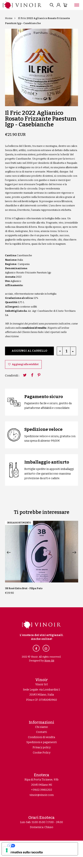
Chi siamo (41, 727)
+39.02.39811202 (41, 789)
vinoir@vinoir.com (42, 795)
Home (9, 18)
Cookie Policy (41, 752)
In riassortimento (19, 522)
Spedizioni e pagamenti (41, 742)
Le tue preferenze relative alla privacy (43, 846)
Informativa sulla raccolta (24, 852)
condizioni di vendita (33, 327)
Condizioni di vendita (41, 737)
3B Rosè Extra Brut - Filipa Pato (23, 588)
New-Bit (49, 660)
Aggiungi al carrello (29, 350)
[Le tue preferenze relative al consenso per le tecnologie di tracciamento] (6, 850)
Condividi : (12, 375)
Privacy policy (42, 747)
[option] (41, 67)
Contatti (41, 732)
